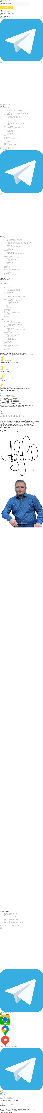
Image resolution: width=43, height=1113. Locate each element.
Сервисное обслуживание (15, 123)
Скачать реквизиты (12, 415)
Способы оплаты (12, 129)
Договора (9, 131)
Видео (8, 141)
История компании (13, 116)
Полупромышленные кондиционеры (19, 112)
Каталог (7, 107)
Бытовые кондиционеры (14, 109)
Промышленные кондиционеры (17, 113)
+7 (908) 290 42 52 (6, 370)
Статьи (8, 140)
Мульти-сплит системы (14, 110)
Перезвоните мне (10, 144)
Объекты (7, 136)
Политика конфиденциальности (15, 916)
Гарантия (9, 130)
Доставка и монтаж (13, 127)
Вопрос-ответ (11, 133)
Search (2, 3)
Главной (31, 354)
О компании (8, 114)
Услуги (6, 120)
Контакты (7, 143)
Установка (10, 122)
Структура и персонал (14, 117)
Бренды (9, 134)
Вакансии (9, 119)
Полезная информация (12, 139)
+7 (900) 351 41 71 (6, 379)
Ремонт (9, 124)
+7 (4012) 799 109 (6, 361)
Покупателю (8, 126)
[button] (21, 106)
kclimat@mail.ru (5, 387)
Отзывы (7, 137)
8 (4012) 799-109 (6, 12)
